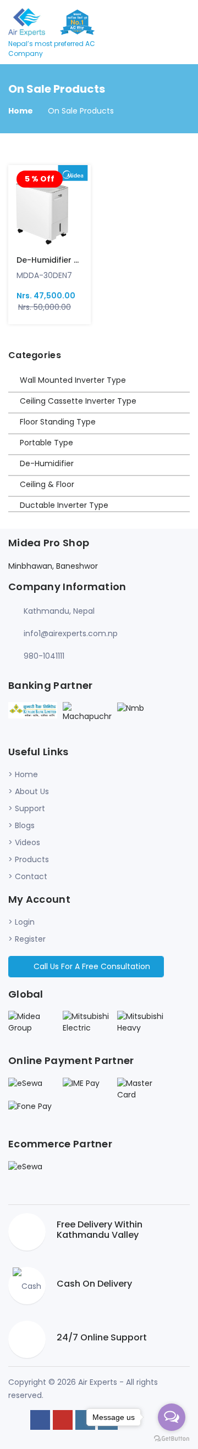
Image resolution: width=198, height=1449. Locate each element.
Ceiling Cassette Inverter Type (78, 400)
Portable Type (46, 442)
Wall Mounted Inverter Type (73, 380)
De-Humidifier (47, 463)
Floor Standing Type (58, 421)
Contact (31, 876)
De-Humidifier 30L (51, 259)
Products (32, 859)
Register (30, 938)
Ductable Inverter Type (64, 505)
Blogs (25, 825)
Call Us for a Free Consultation (90, 966)
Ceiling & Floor (47, 484)
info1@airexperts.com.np (71, 633)
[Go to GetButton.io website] (171, 1438)
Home (20, 110)
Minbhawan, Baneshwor (53, 566)
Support (30, 808)
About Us (32, 791)
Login (25, 921)
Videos (27, 842)
